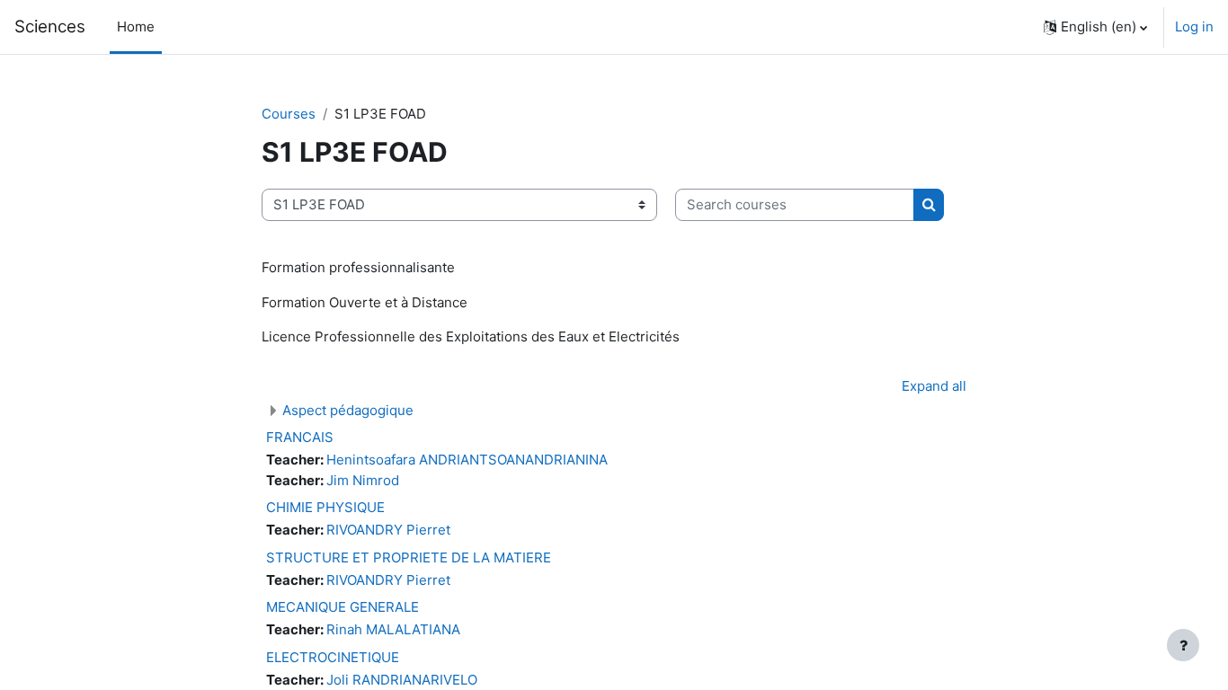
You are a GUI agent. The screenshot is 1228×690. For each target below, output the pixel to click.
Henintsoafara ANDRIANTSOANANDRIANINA (467, 459)
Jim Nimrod (362, 480)
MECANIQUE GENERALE (342, 606)
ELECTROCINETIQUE (332, 657)
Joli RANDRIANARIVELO (401, 679)
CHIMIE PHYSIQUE (325, 507)
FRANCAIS (300, 437)
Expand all (934, 385)
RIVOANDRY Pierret (388, 529)
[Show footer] (1183, 645)
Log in (1194, 26)
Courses (289, 113)
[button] (1095, 27)
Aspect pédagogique (348, 410)
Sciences (49, 26)
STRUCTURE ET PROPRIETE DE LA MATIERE (408, 557)
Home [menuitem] (136, 26)
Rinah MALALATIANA (393, 629)
